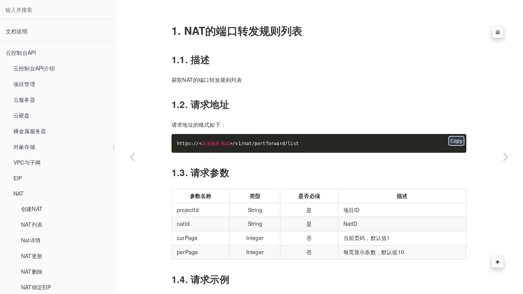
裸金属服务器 (29, 131)
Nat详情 (31, 240)
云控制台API (21, 52)
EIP (17, 178)
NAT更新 (31, 256)
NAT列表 (31, 224)
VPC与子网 (27, 162)
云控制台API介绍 (34, 68)
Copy (456, 141)
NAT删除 (31, 271)
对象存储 (24, 146)
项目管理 (24, 84)
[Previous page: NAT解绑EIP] (132, 156)
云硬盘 (21, 115)
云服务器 (24, 99)
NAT (18, 193)
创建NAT (31, 208)
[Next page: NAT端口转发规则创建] (506, 156)
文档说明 (17, 31)
